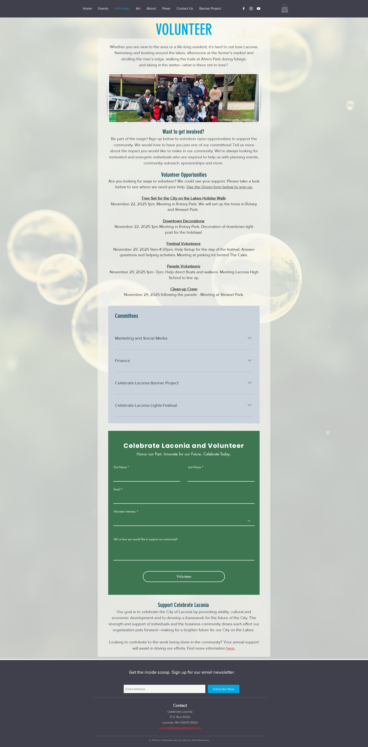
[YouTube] (258, 8)
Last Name (194, 467)
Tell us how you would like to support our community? (145, 539)
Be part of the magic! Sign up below (143, 138)
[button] (284, 8)
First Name (120, 467)
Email (117, 489)
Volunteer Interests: (125, 511)
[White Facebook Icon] (244, 8)
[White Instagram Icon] (251, 8)
